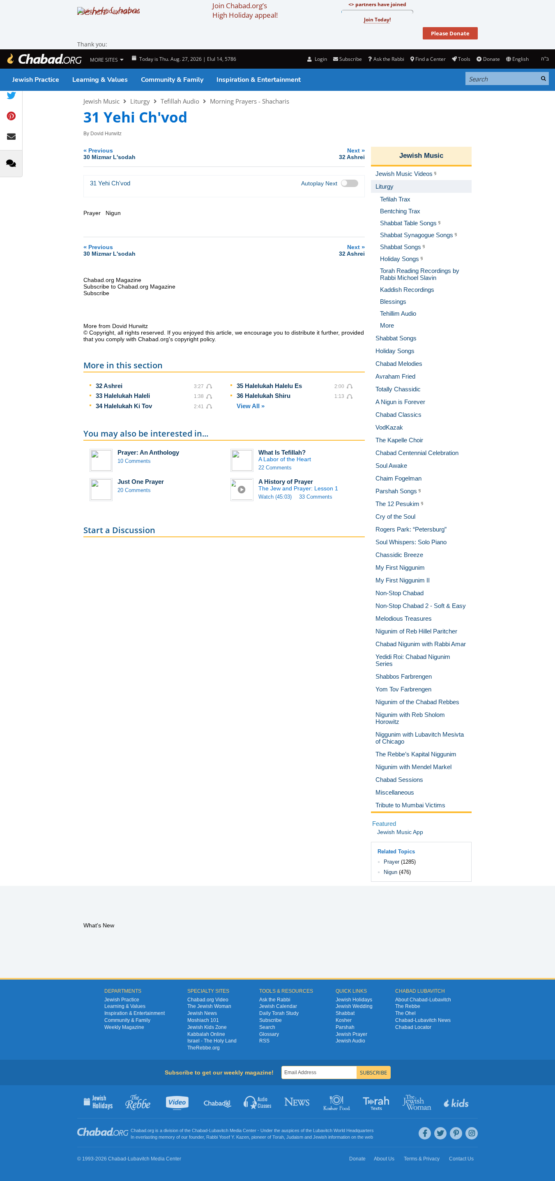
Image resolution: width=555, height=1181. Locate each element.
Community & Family (172, 79)
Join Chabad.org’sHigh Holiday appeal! (245, 10)
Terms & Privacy (422, 1159)
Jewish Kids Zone (207, 1027)
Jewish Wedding (354, 1006)
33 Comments (315, 497)
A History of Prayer (285, 481)
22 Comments (275, 468)
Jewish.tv (178, 1101)
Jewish (320, 1137)
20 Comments (134, 490)
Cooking (337, 1101)
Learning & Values (100, 79)
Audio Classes (258, 1101)
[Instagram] (471, 1133)
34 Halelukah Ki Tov (124, 405)
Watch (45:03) (275, 497)
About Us (384, 1159)
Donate (491, 58)
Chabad (199, 1130)
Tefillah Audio (180, 101)
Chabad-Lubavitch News (423, 1020)
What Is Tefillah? (282, 452)
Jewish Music (101, 101)
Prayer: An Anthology (148, 452)
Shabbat (345, 1013)
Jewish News (202, 1013)
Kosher (344, 1020)
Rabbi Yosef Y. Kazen (227, 1137)
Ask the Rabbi (388, 58)
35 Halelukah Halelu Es (269, 385)
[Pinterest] (456, 1133)
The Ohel (405, 1013)
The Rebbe (407, 1006)
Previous (109, 153)
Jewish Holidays (354, 1000)
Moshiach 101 (203, 1020)
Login (320, 58)
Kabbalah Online (206, 1034)
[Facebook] (425, 1133)
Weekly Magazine (124, 1027)
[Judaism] (44, 59)
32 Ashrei (109, 385)
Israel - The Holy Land (212, 1041)
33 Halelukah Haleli (123, 395)
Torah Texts (377, 1101)
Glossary (269, 1034)
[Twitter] (440, 1133)
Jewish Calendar (278, 1006)
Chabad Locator (413, 1027)
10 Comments (134, 461)
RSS (264, 1041)
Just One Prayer (140, 481)
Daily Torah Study (279, 1013)
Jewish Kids (457, 1101)
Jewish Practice (35, 79)
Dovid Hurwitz (106, 133)
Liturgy (140, 101)
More (387, 325)
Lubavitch (218, 1130)
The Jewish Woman (209, 1006)
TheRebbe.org (203, 1048)
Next (352, 153)
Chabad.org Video (207, 1000)
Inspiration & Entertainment (258, 79)
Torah (278, 1137)
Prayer (391, 862)
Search (267, 1027)
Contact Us (461, 1159)
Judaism (294, 1137)
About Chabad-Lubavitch (423, 1000)
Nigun (390, 872)
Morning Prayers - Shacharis (249, 101)
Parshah (345, 1027)
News (298, 1101)
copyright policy (194, 339)
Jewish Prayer (351, 1034)
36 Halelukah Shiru (263, 395)
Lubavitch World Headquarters (343, 1130)
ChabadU (218, 1101)
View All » (251, 405)
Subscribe (270, 1020)
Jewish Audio (350, 1041)
